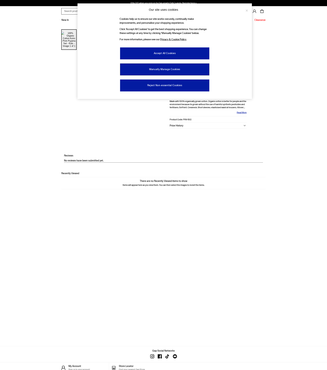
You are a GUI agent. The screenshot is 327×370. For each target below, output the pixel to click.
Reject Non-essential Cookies (164, 85)
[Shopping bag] (262, 11)
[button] (208, 125)
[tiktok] (167, 356)
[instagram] (152, 356)
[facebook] (160, 356)
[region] (164, 51)
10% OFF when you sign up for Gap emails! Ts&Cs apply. (163, 3)
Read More (242, 112)
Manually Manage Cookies (164, 69)
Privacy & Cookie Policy (173, 39)
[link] (254, 11)
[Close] (247, 10)
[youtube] (174, 356)
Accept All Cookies (165, 53)
